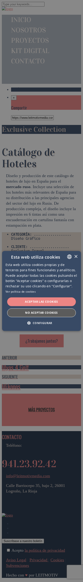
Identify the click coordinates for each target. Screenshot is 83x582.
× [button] (75, 256)
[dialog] (41, 291)
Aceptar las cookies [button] (41, 302)
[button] (41, 323)
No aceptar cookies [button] (41, 313)
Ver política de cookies (21, 292)
